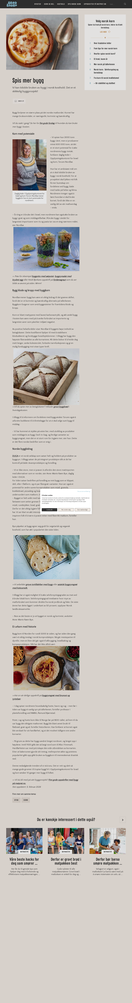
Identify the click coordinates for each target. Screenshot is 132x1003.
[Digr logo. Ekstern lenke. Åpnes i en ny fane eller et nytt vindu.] (43, 493)
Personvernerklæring (83, 491)
